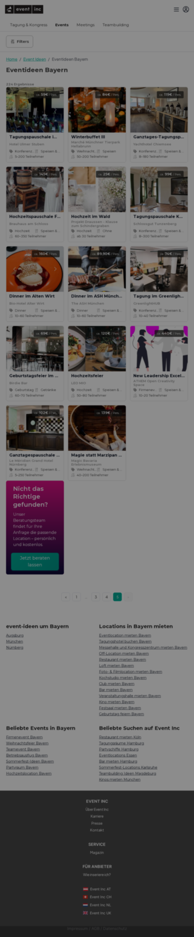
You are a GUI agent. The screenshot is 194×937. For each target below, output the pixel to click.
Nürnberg (14, 647)
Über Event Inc (97, 809)
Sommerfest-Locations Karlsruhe (128, 767)
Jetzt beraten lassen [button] (35, 561)
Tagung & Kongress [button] (28, 24)
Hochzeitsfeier (87, 375)
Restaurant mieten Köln (120, 737)
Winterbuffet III (88, 137)
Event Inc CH (100, 897)
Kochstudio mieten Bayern (123, 677)
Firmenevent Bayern (24, 737)
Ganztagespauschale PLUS (38, 455)
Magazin (97, 852)
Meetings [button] (85, 24)
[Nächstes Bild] (56, 110)
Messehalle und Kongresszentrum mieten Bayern (143, 647)
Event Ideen (34, 59)
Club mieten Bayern (116, 684)
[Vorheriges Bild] (14, 110)
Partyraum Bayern (22, 767)
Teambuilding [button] (116, 24)
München (14, 641)
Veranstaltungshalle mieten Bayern (130, 696)
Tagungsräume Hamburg (121, 743)
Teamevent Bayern (23, 749)
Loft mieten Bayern (116, 665)
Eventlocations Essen (118, 755)
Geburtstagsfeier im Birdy (37, 375)
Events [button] (61, 24)
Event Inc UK (100, 913)
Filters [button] (23, 41)
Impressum (77, 928)
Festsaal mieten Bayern (120, 708)
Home (11, 59)
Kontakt (97, 830)
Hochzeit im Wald (90, 216)
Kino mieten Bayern (116, 702)
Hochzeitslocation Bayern (29, 773)
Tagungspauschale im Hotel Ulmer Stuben (55, 137)
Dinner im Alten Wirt (32, 296)
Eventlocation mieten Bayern (125, 635)
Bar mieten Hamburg (118, 761)
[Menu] (176, 9)
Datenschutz (115, 928)
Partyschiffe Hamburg (118, 749)
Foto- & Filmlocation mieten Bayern (130, 671)
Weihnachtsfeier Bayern (27, 743)
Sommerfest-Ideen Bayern (30, 761)
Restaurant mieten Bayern (122, 659)
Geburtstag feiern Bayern (121, 714)
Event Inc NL (100, 905)
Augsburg (14, 635)
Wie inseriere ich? (97, 874)
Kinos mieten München (119, 779)
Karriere (97, 816)
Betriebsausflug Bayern (27, 755)
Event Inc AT (100, 889)
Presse (97, 823)
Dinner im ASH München (97, 296)
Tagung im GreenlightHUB (162, 296)
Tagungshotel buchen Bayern (125, 641)
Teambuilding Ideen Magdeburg (127, 773)
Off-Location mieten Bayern (124, 653)
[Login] (186, 9)
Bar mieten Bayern (116, 690)
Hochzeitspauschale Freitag (39, 216)
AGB (95, 928)
